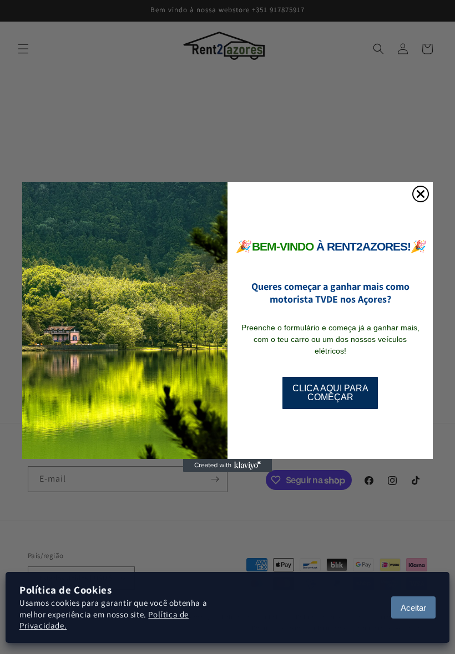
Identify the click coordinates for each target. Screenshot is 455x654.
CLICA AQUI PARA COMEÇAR (330, 393)
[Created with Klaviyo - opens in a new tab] (227, 465)
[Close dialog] (420, 194)
